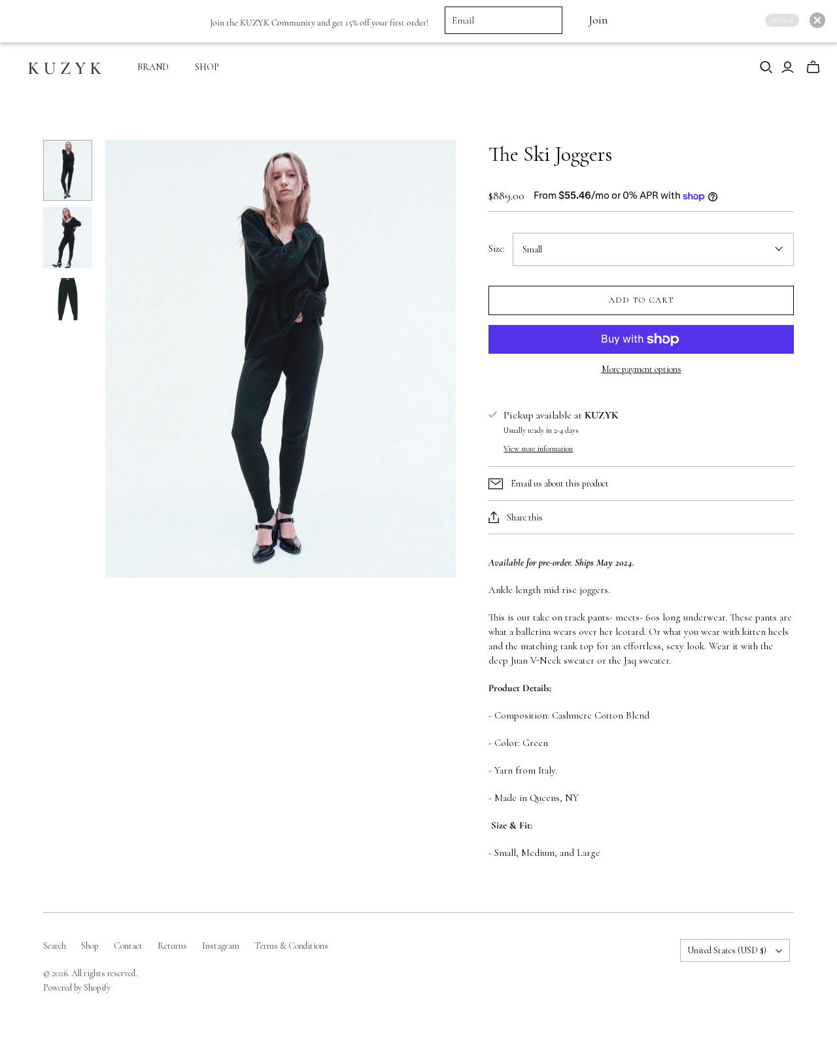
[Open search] (766, 67)
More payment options (641, 369)
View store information (538, 448)
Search (54, 945)
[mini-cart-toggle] (813, 67)
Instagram (220, 945)
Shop (90, 945)
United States (726, 950)
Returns (172, 945)
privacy (782, 20)
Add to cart (641, 300)
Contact (128, 945)
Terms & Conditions (291, 945)
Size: (496, 248)
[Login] (787, 67)
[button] (817, 20)
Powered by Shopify (77, 987)
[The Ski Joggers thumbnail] (67, 170)
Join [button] (598, 20)
